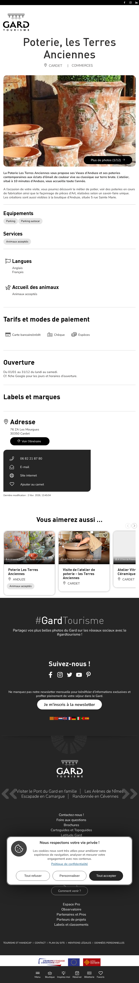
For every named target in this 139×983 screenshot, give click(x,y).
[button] (128, 526)
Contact (40, 942)
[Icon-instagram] (60, 675)
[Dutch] (60, 718)
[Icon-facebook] (50, 675)
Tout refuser (33, 875)
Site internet (28, 475)
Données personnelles (109, 942)
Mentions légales (79, 942)
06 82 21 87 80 (31, 459)
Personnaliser (69, 875)
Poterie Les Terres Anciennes (23, 571)
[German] (74, 718)
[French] (69, 718)
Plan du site (57, 942)
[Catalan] (52, 718)
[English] (65, 718)
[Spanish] (87, 718)
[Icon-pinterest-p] (88, 675)
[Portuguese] (83, 718)
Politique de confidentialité (69, 864)
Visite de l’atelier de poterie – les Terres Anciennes (79, 573)
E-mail (24, 467)
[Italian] (78, 718)
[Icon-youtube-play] (79, 675)
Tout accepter (106, 875)
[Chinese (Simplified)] (56, 718)
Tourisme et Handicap (17, 942)
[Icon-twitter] (69, 675)
